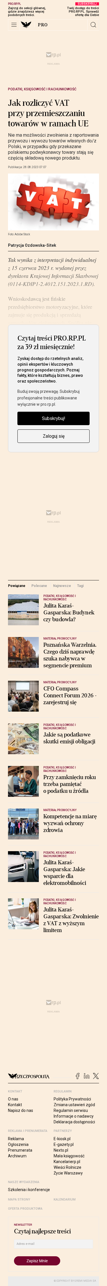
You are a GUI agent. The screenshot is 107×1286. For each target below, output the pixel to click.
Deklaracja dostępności (74, 1122)
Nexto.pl (61, 1150)
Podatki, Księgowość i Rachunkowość (42, 89)
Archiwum (17, 1156)
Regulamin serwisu (71, 1110)
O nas (13, 1099)
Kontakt (15, 1104)
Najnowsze (62, 586)
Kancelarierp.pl (67, 1161)
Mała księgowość (69, 1156)
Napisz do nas (20, 1110)
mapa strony (19, 1199)
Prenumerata (20, 1150)
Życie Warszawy (68, 1173)
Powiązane (16, 586)
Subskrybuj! (53, 418)
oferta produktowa (25, 1209)
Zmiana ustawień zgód (74, 1104)
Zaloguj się (53, 436)
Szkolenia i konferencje (29, 1189)
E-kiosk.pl (62, 1138)
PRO (43, 25)
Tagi (80, 586)
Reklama (16, 1138)
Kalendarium (65, 1199)
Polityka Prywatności (72, 1099)
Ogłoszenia (18, 1144)
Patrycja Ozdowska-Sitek (32, 245)
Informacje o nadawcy (74, 1116)
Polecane (39, 586)
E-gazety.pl (64, 1144)
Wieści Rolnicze (67, 1167)
